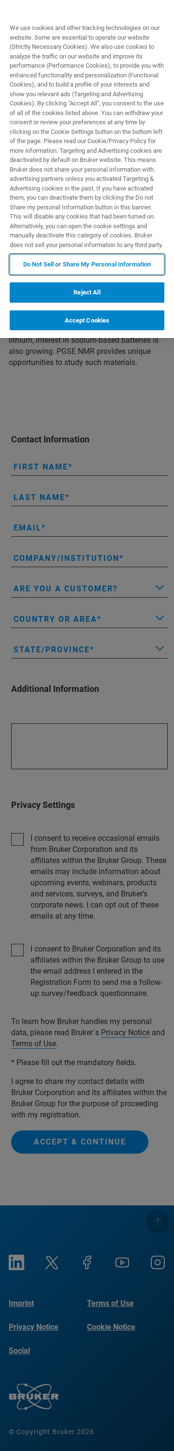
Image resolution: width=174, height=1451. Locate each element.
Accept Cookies (87, 320)
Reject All (86, 292)
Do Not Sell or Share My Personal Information (87, 264)
